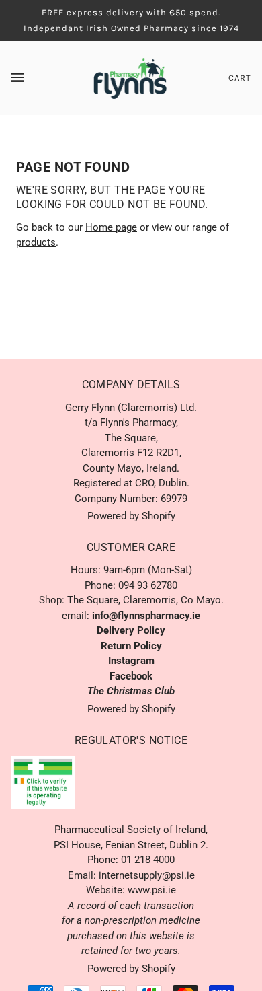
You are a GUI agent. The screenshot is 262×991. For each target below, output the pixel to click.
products (36, 242)
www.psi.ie (152, 890)
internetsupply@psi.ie (147, 875)
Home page (111, 227)
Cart (239, 78)
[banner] (130, 77)
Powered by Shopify (131, 516)
